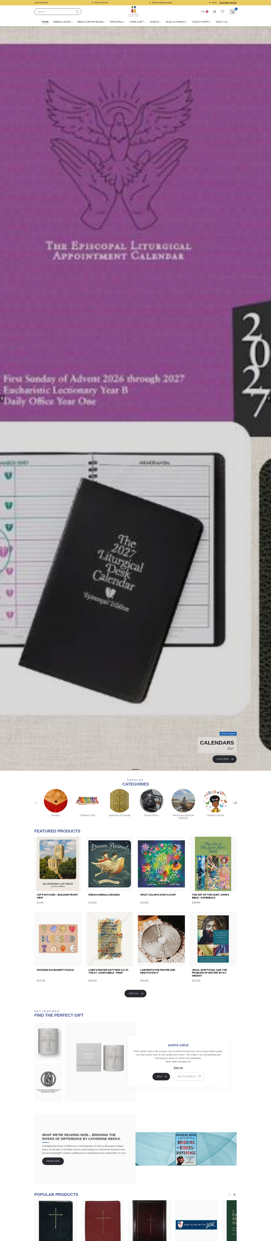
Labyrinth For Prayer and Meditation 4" (157, 971)
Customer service (228, 2)
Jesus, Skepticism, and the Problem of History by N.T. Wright (209, 973)
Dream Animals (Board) (104, 894)
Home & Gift (137, 21)
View (159, 1076)
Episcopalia (116, 21)
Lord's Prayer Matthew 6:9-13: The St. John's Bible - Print (108, 971)
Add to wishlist (186, 1076)
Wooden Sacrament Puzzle (55, 970)
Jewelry (154, 21)
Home (45, 21)
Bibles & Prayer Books (90, 21)
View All (133, 993)
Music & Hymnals (176, 21)
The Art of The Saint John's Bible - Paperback (210, 896)
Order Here (53, 1161)
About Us (221, 21)
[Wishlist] (222, 11)
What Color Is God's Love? (158, 894)
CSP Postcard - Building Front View (57, 896)
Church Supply (200, 21)
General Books (62, 21)
